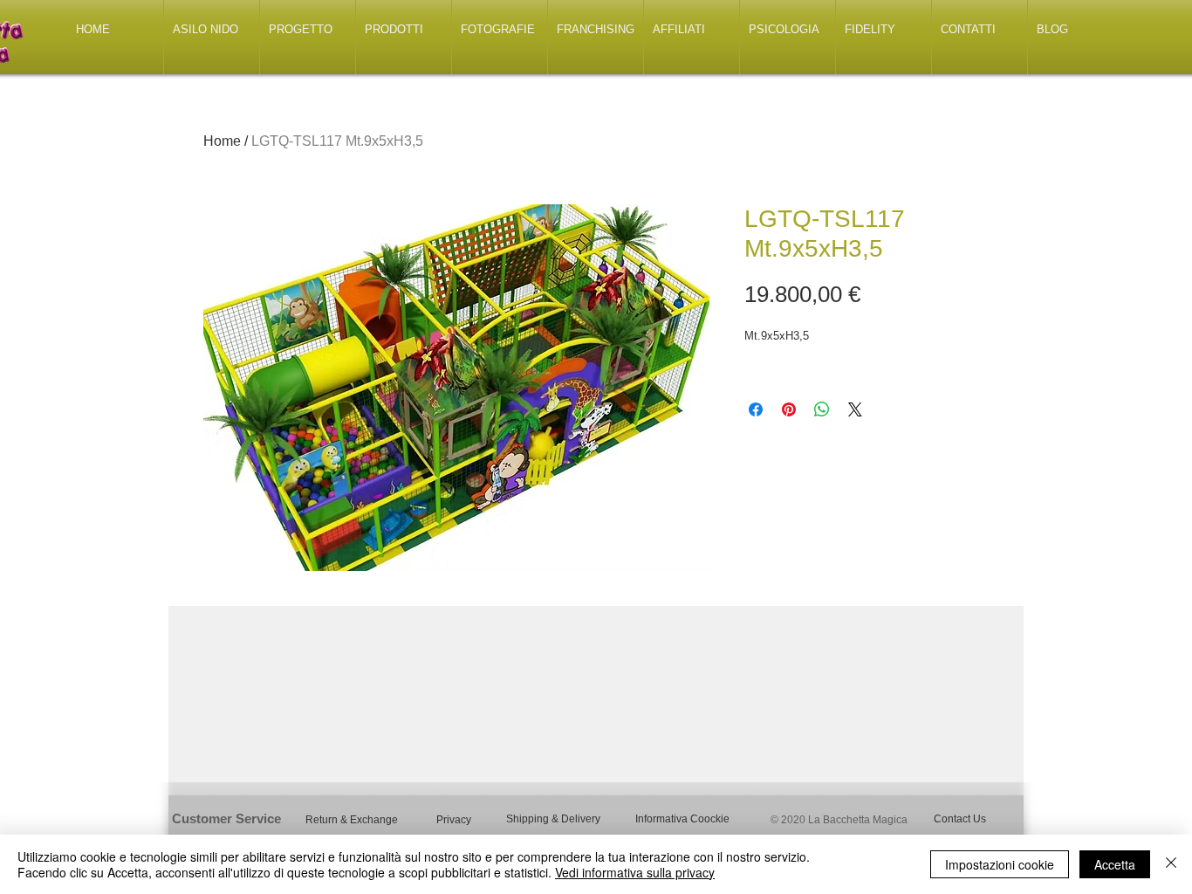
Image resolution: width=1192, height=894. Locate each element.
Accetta (1114, 864)
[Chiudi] (1171, 864)
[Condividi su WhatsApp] (822, 409)
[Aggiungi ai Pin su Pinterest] (788, 409)
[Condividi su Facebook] (755, 409)
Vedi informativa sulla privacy (635, 872)
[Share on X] (855, 409)
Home (222, 141)
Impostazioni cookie (999, 864)
